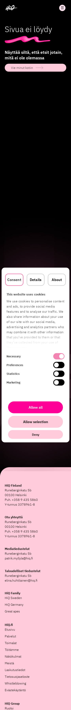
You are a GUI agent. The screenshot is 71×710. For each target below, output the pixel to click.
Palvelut (10, 636)
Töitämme (12, 650)
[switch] (58, 365)
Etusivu (10, 629)
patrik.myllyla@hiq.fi (19, 558)
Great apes (12, 611)
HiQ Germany (14, 605)
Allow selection (35, 422)
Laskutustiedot (15, 670)
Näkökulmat (13, 656)
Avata (62, 8)
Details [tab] (35, 279)
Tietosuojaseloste (17, 677)
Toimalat (11, 643)
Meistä (9, 663)
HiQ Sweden (13, 598)
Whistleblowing (15, 683)
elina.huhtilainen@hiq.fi (21, 580)
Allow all (36, 407)
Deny (35, 435)
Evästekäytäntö (15, 690)
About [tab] (57, 279)
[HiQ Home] (11, 8)
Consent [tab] (14, 279)
